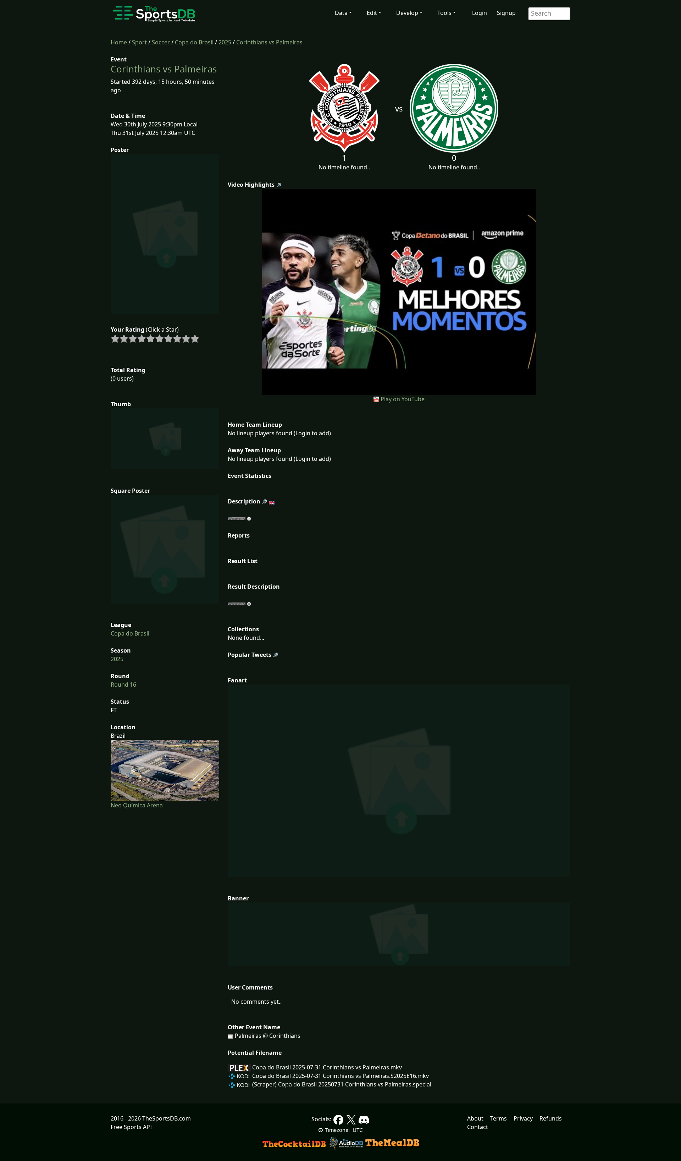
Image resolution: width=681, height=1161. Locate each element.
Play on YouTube (403, 399)
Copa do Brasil (194, 42)
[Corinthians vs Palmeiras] (399, 291)
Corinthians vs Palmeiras (269, 42)
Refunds (550, 1118)
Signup (506, 13)
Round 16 (123, 684)
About (475, 1118)
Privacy (523, 1118)
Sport (139, 42)
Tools (444, 13)
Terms (498, 1118)
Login (479, 13)
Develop (407, 13)
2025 (224, 42)
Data (341, 13)
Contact (477, 1127)
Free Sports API (131, 1127)
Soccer (161, 42)
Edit (372, 13)
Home (119, 42)
